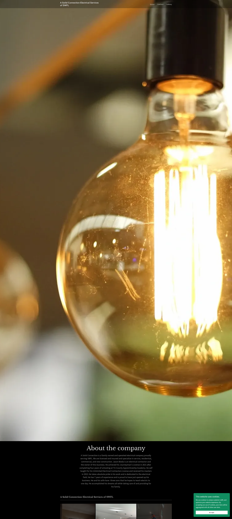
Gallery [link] (169, 4)
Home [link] (152, 4)
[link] (79, 5)
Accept (211, 512)
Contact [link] (160, 4)
